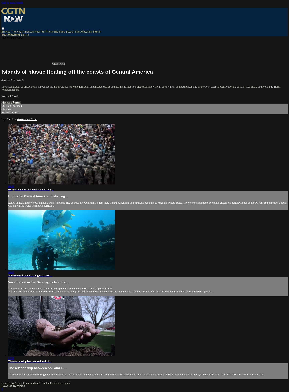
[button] (3, 28)
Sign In (25, 34)
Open (62, 63)
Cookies (27, 383)
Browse (6, 31)
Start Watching (84, 31)
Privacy (18, 383)
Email (18, 102)
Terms (10, 383)
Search (70, 31)
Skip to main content (12, 2)
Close (55, 63)
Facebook (6, 102)
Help (4, 383)
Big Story (60, 31)
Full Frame (47, 31)
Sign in (97, 31)
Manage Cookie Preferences (47, 383)
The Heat (17, 31)
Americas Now (32, 31)
